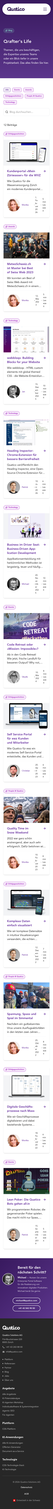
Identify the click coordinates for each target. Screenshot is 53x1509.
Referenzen (8, 1363)
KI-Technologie (9, 1469)
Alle (7, 89)
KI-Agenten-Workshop (12, 1402)
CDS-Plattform (9, 1428)
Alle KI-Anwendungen (12, 1443)
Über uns (7, 1380)
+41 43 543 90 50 (26, 1308)
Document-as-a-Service (13, 1451)
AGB (26, 1493)
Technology (10, 102)
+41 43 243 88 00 (14, 1347)
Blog (5, 1371)
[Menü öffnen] (45, 9)
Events (17, 89)
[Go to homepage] (16, 9)
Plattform (7, 1359)
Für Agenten (8, 1414)
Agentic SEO (8, 1410)
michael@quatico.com (26, 1300)
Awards (28, 89)
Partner (6, 1367)
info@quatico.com (14, 1351)
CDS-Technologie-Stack (13, 1465)
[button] (26, 1341)
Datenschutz (26, 1487)
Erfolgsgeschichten (13, 96)
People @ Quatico (34, 96)
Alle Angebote (9, 1394)
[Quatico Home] (26, 1327)
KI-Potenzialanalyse (11, 1398)
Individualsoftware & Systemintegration (20, 1406)
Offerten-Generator (11, 1447)
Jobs (5, 1376)
